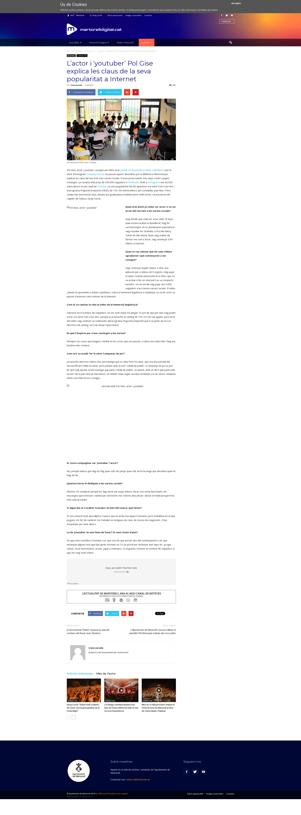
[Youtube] (232, 15)
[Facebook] (221, 15)
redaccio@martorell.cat (138, 779)
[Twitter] (226, 15)
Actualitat (74, 42)
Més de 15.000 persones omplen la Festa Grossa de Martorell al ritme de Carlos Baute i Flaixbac (158, 708)
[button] (230, 42)
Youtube (101, 186)
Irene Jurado (76, 85)
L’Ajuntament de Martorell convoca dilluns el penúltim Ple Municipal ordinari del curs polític (152, 632)
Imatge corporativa (133, 15)
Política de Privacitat (106, 793)
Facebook (133, 182)
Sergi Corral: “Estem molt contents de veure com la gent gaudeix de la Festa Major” (83, 708)
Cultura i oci (82, 55)
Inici (68, 51)
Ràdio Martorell (125, 42)
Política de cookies (209, 9)
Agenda (145, 42)
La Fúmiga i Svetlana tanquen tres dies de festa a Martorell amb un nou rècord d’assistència (121, 708)
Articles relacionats (80, 673)
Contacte (148, 15)
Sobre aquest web (114, 15)
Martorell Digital (97, 42)
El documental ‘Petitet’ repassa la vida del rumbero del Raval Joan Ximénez (88, 632)
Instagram (153, 182)
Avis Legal (121, 793)
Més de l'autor (106, 673)
